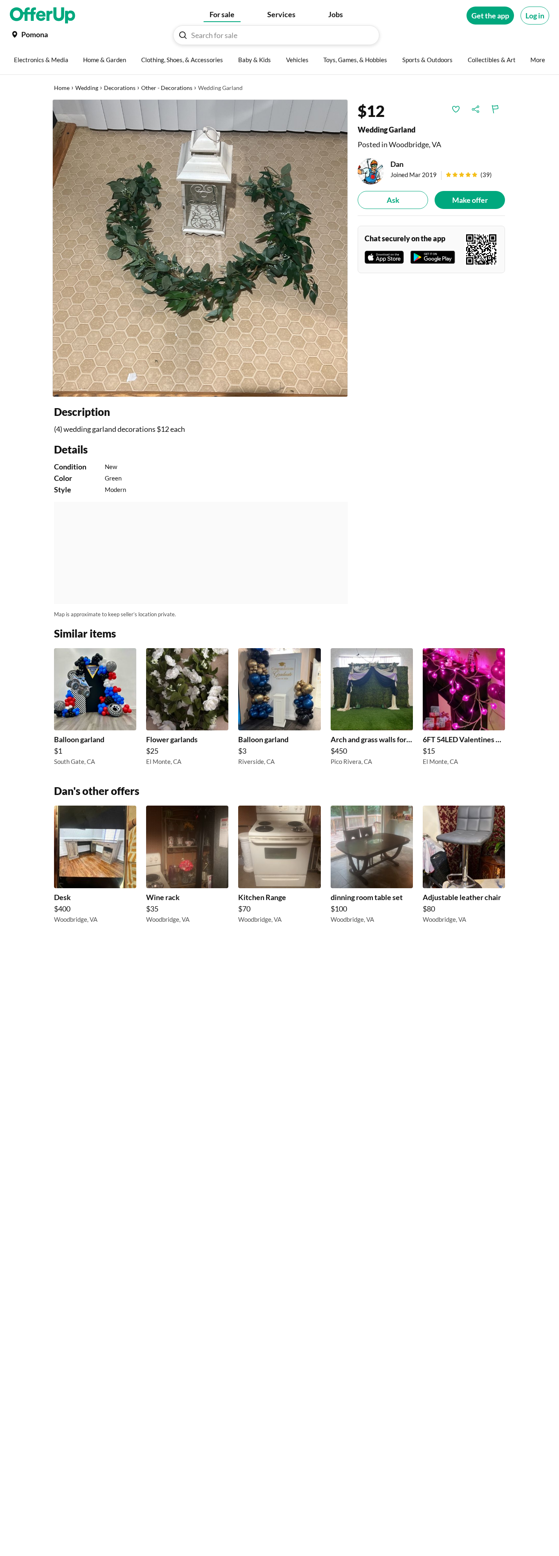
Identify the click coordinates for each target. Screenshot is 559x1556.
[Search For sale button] (182, 35)
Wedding (86, 87)
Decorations (119, 87)
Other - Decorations (166, 87)
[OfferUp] (42, 15)
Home (62, 87)
